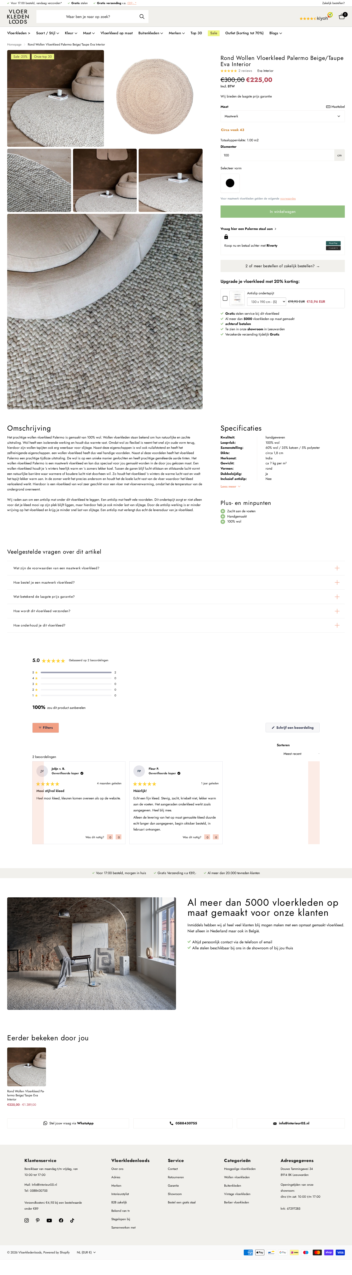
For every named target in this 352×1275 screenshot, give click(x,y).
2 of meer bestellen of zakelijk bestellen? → (282, 266)
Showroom (175, 1194)
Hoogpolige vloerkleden (240, 1169)
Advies (115, 1177)
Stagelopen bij (120, 1219)
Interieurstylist (120, 1194)
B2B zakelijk (119, 1202)
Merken (116, 1185)
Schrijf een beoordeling (297, 728)
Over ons (117, 1169)
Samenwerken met (123, 1227)
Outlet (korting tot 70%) (244, 33)
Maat (283, 106)
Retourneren (176, 1177)
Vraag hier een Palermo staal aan (247, 228)
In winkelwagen (282, 211)
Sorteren (283, 745)
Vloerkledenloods (130, 1160)
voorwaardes (288, 198)
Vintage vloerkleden (237, 1194)
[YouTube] (49, 1220)
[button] (74, 672)
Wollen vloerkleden (237, 1177)
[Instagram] (26, 1220)
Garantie (173, 1185)
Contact (173, 1169)
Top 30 (196, 33)
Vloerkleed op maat (117, 33)
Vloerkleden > (18, 33)
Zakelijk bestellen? (333, 3)
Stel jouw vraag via (71, 1123)
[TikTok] (72, 1220)
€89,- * (131, 3)
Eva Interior (265, 70)
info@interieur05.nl (293, 1123)
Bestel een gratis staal (182, 1202)
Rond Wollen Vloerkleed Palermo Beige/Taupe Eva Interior (25, 1095)
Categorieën (237, 1160)
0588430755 (186, 1123)
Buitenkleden (232, 1185)
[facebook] (61, 1220)
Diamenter (229, 146)
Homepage (14, 44)
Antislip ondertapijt (260, 293)
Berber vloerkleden (236, 1202)
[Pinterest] (38, 1220)
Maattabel (338, 106)
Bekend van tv (120, 1210)
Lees (228, 486)
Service (176, 1160)
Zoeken (141, 16)
